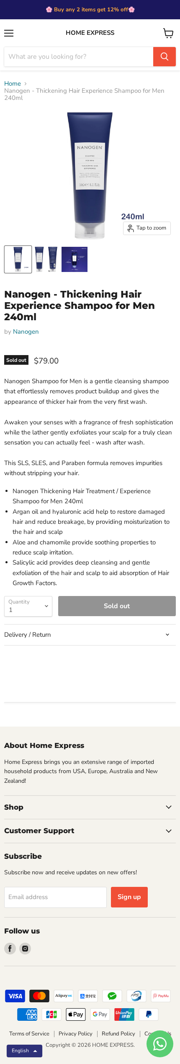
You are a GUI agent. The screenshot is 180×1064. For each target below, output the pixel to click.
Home (12, 83)
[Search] (164, 56)
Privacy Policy (76, 1034)
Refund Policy (118, 1034)
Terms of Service (29, 1034)
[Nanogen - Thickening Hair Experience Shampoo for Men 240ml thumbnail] (18, 259)
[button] (24, 1051)
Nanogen (26, 331)
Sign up (129, 897)
